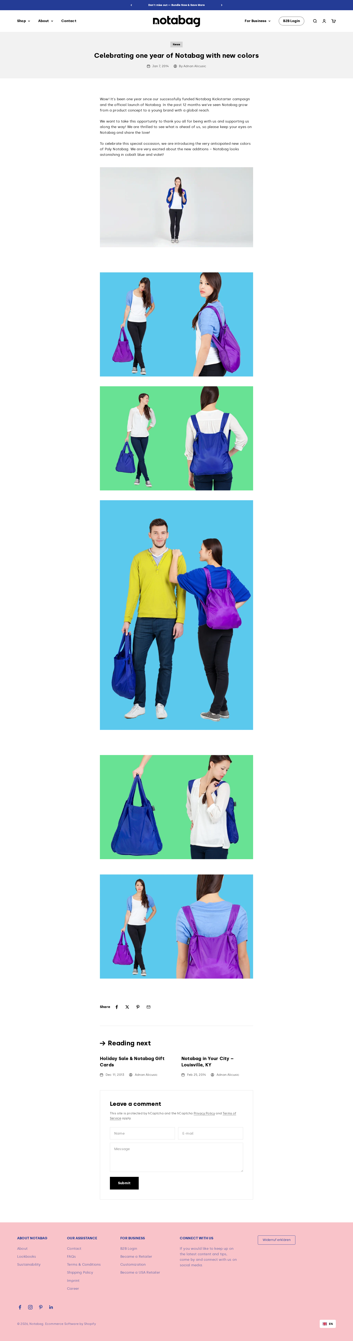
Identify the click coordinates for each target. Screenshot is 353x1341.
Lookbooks (26, 1256)
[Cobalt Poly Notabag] (176, 207)
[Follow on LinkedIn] (51, 1307)
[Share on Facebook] (117, 1007)
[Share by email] (148, 1007)
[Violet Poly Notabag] (176, 324)
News (176, 44)
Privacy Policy (204, 1113)
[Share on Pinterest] (138, 1007)
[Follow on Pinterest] (41, 1307)
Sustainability (29, 1264)
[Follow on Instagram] (30, 1307)
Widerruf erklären (277, 1240)
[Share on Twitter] (127, 1007)
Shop (21, 21)
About (43, 21)
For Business (255, 21)
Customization (133, 1264)
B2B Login (291, 21)
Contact (68, 21)
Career (73, 1288)
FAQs (71, 1256)
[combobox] (328, 1324)
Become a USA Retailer (140, 1272)
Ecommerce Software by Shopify (70, 1324)
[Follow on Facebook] (20, 1307)
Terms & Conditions (84, 1264)
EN (331, 1324)
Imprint (73, 1281)
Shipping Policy (80, 1272)
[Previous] (131, 5)
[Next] (221, 5)
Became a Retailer (136, 1256)
